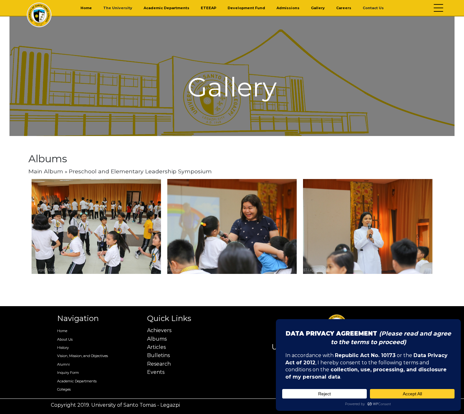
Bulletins (158, 355)
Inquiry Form (68, 372)
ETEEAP (208, 8)
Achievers (159, 330)
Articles (156, 347)
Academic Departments (166, 8)
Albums (157, 339)
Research (159, 364)
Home (86, 8)
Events (155, 372)
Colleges (64, 389)
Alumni (63, 364)
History (63, 347)
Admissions (288, 8)
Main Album (45, 171)
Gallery (318, 8)
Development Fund (246, 8)
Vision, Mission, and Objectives (82, 356)
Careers (343, 8)
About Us (65, 339)
